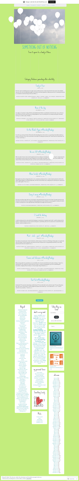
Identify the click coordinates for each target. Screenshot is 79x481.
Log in (39, 418)
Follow (56, 317)
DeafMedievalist (22, 329)
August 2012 (55, 461)
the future (41, 356)
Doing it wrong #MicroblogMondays (40, 194)
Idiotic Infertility (22, 347)
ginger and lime (23, 339)
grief (44, 325)
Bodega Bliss (22, 319)
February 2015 (56, 419)
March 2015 (56, 418)
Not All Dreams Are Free (22, 369)
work (35, 362)
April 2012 (56, 466)
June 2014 (56, 430)
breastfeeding (32, 96)
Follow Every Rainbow (22, 334)
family (38, 96)
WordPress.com (39, 422)
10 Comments (46, 97)
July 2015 (56, 412)
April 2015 (56, 417)
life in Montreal (42, 332)
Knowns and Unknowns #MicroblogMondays (40, 257)
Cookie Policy (28, 478)
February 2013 (55, 453)
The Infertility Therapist (22, 388)
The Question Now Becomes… (23, 393)
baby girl (24, 246)
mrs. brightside (23, 366)
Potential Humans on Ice (40, 270)
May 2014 (56, 432)
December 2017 (56, 382)
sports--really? (41, 354)
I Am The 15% (22, 345)
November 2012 (56, 457)
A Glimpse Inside (22, 311)
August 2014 (55, 428)
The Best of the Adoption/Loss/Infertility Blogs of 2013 (56, 368)
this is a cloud (22, 402)
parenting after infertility (51, 118)
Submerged (22, 383)
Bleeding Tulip (22, 318)
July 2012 (55, 462)
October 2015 (56, 408)
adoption (35, 315)
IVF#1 (34, 332)
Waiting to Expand (22, 405)
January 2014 (55, 437)
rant (43, 350)
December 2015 (56, 405)
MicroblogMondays (43, 140)
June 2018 (56, 378)
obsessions (35, 342)
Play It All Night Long (22, 372)
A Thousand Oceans (22, 312)
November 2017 (56, 383)
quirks (41, 350)
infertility (27, 140)
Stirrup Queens (23, 380)
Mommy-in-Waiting (22, 365)
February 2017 (56, 392)
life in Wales (52, 96)
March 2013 (55, 451)
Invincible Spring (22, 350)
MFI (39, 336)
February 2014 (56, 436)
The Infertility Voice (22, 390)
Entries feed (39, 419)
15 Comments (59, 184)
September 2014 (56, 426)
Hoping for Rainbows (23, 344)
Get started (51, 1)
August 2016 (55, 396)
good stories (39, 325)
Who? (48, 5)
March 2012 (55, 468)
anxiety (40, 315)
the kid (40, 97)
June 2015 (56, 414)
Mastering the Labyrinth (39, 376)
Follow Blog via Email (56, 308)
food (37, 324)
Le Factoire (22, 357)
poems (39, 344)
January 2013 (55, 454)
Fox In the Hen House (22, 336)
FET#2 (22, 140)
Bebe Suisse (22, 316)
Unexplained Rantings (22, 404)
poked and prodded (40, 345)
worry (38, 362)
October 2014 (56, 425)
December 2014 (56, 422)
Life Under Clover (22, 358)
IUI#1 (45, 330)
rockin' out (36, 351)
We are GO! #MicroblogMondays (40, 151)
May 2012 (56, 465)
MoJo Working (22, 362)
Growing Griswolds (22, 340)
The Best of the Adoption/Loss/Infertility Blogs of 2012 (56, 348)
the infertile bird (22, 387)
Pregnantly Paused (22, 373)
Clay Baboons (22, 326)
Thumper (33, 5)
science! (40, 351)
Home (28, 5)
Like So (22, 359)
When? (43, 5)
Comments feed (39, 421)
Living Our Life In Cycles (22, 361)
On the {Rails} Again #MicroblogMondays (40, 129)
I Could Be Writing (40, 215)
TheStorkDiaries (22, 401)
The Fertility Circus (22, 386)
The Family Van (22, 384)
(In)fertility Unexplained (22, 309)
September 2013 (55, 443)
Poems (53, 5)
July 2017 (56, 389)
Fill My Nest (22, 333)
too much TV (37, 359)
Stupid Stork (22, 382)
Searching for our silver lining (22, 377)
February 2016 (56, 403)
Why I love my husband (39, 373)
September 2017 (56, 386)
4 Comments (50, 270)
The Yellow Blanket (22, 400)
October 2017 (56, 385)
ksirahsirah (22, 354)
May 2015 (56, 415)
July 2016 (56, 397)
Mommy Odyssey (22, 364)
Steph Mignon (22, 379)
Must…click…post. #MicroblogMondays (40, 235)
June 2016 (56, 398)
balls (40, 318)
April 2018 (56, 379)
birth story (25, 96)
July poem (39, 383)
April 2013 (56, 450)
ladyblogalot (22, 355)
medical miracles (38, 118)
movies (35, 339)
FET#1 (44, 322)
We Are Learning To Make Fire (22, 408)
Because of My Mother (39, 382)
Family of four (40, 85)
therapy (44, 357)
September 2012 (56, 460)
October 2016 (56, 394)
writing (41, 362)
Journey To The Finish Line (22, 352)
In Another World (39, 379)
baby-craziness (42, 316)
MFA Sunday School (41, 335)
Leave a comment (49, 119)
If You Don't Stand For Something (22, 348)
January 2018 (55, 380)
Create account (39, 416)
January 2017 (55, 393)
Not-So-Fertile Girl (22, 370)
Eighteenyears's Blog (22, 332)
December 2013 (56, 439)
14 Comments (56, 205)
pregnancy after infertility (39, 349)
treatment (42, 359)
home (46, 96)
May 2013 (56, 448)
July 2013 (55, 446)
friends (43, 96)
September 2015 (56, 410)
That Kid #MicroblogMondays (40, 280)
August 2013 (55, 444)
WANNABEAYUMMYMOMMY (22, 406)
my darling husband (40, 340)
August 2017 (55, 387)
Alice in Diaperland (22, 314)
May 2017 (56, 390)
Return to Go (22, 375)
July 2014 (56, 429)
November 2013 (56, 440)
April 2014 (56, 433)
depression (38, 321)
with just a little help (23, 409)
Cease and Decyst (22, 325)
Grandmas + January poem (39, 378)
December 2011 (56, 472)
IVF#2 (37, 332)
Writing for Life (22, 411)
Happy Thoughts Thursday (39, 327)
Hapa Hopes (22, 341)
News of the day (40, 107)
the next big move (38, 357)
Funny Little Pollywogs (22, 337)
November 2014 (56, 423)
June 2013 (56, 447)
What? (38, 5)
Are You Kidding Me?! (22, 315)
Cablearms (22, 323)
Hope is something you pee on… (22, 343)
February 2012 (55, 469)
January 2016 (55, 404)
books (36, 319)
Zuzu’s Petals (39, 372)
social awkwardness (39, 352)
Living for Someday (39, 375)
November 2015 (56, 407)
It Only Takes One (22, 351)
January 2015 (55, 421)
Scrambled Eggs (22, 376)
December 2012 (56, 455)
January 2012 (55, 471)
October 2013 (56, 441)
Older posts (39, 300)
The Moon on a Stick (23, 391)
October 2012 (55, 458)
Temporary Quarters (39, 380)
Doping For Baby (22, 330)
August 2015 (55, 411)
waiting (43, 119)
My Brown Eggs (23, 368)
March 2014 (56, 435)
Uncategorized (58, 290)
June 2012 (56, 464)
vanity (41, 360)
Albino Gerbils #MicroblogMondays (40, 174)
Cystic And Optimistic (22, 327)
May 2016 (56, 400)
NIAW (43, 341)
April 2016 (56, 401)
